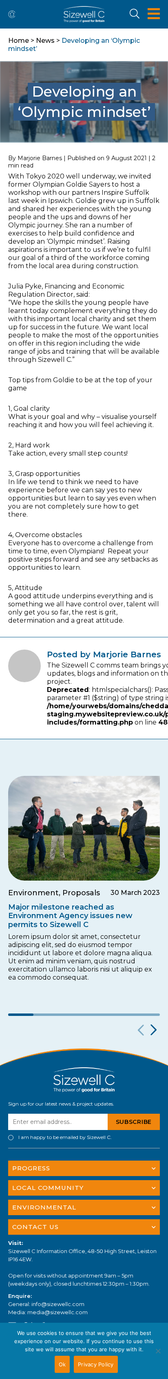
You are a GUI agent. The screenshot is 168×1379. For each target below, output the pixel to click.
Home (18, 40)
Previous (140, 1030)
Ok (62, 1364)
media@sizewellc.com (57, 1312)
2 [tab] (46, 1014)
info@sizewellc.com (57, 1304)
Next (153, 1030)
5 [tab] (122, 1014)
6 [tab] (147, 1014)
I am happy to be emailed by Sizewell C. (65, 1137)
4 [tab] (96, 1014)
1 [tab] (20, 1014)
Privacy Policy (96, 1364)
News (45, 40)
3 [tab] (71, 1014)
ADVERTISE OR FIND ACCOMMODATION (13, 14)
